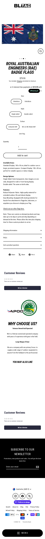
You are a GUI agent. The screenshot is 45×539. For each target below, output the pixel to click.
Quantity (6, 142)
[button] (22, 288)
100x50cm (27, 101)
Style (22, 109)
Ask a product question (11, 245)
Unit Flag (22, 134)
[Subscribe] (37, 466)
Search (8, 507)
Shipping (19, 81)
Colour (22, 121)
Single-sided (15, 114)
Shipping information (10, 230)
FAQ (27, 507)
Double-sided (28, 114)
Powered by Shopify (27, 522)
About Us (15, 507)
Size (22, 96)
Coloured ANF (12, 127)
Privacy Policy (34, 507)
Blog (21, 507)
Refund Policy (10, 510)
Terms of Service (34, 510)
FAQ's (5, 238)
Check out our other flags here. (13, 209)
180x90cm (16, 101)
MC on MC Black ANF (29, 127)
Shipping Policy (22, 510)
